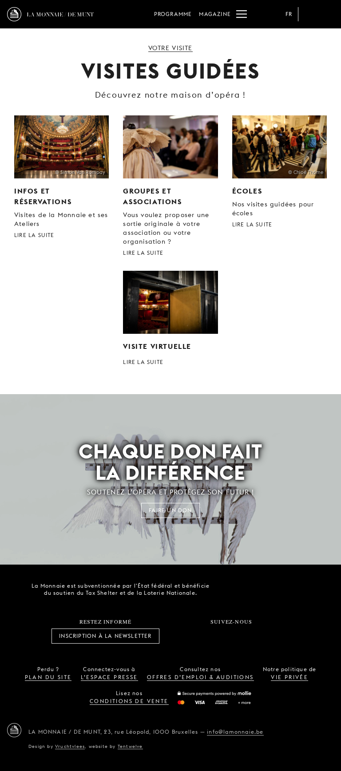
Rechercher (327, 14)
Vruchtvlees (70, 746)
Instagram (202, 636)
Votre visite (170, 47)
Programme (173, 14)
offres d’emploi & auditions (200, 677)
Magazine (215, 14)
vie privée (289, 677)
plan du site (48, 677)
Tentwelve (130, 746)
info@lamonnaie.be (235, 731)
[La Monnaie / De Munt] (14, 730)
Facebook (182, 636)
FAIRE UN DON (170, 510)
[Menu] (241, 14)
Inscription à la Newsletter (105, 636)
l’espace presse (109, 677)
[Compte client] (309, 14)
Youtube (241, 636)
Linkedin (281, 636)
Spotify (261, 636)
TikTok (221, 636)
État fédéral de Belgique (229, 589)
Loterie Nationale (279, 589)
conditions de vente (129, 701)
